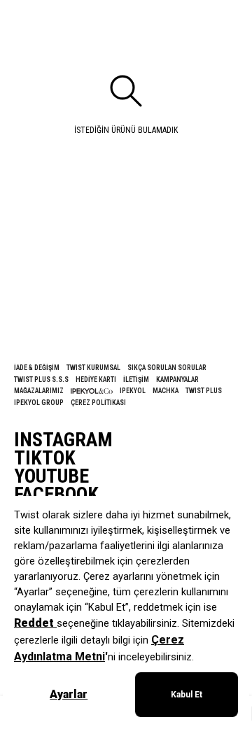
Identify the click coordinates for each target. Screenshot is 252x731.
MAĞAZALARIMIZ (39, 391)
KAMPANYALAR (177, 379)
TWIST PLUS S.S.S (41, 379)
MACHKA (165, 391)
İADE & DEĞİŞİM (36, 367)
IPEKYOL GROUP (39, 402)
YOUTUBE (51, 476)
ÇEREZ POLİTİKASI (98, 402)
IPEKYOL (133, 391)
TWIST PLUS (204, 391)
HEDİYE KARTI (96, 379)
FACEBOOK (56, 494)
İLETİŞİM (136, 379)
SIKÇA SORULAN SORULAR (166, 367)
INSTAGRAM (63, 440)
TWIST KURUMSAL (93, 367)
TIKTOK (45, 458)
